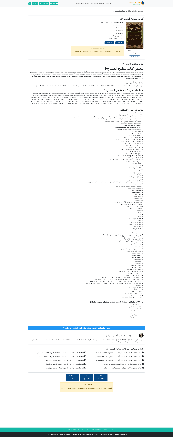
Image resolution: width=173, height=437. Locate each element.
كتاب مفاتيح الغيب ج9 (121, 11)
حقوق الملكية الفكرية (87, 430)
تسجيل (34, 3)
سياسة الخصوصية (101, 430)
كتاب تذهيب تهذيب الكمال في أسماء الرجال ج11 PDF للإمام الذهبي (118, 353)
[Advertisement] (86, 413)
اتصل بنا (62, 430)
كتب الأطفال (137, 309)
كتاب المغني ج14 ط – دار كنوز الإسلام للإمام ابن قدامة (122, 368)
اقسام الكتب (94, 3)
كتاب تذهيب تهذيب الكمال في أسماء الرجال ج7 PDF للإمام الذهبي (118, 360)
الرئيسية (108, 3)
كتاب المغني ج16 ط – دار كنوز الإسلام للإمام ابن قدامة (123, 364)
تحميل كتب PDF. (136, 305)
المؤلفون (101, 3)
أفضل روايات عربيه (136, 315)
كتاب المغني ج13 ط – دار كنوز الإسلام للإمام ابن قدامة (65, 368)
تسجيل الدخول (43, 3)
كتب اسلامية (112, 38)
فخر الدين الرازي (117, 72)
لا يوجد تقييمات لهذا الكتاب (134, 52)
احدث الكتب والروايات (73, 430)
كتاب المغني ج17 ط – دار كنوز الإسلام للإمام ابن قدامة (65, 360)
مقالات (87, 3)
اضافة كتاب (53, 3)
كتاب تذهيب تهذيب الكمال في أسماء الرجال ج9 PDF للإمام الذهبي (118, 356)
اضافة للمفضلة (134, 56)
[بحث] (29, 3)
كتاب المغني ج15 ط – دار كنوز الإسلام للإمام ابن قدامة (65, 364)
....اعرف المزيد (116, 342)
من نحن (110, 430)
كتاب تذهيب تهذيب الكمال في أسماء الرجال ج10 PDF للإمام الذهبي (60, 353)
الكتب (134, 11)
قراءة (119, 42)
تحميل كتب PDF (79, 3)
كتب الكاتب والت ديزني (135, 307)
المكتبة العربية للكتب (119, 301)
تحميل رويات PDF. (136, 311)
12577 (87, 377)
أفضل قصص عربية (135, 317)
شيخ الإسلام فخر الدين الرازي (109, 22)
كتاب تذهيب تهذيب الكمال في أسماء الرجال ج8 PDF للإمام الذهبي (60, 356)
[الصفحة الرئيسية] (136, 3)
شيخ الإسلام (124, 72)
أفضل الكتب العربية (135, 313)
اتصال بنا (75, 52)
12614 (101, 377)
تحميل (109, 42)
